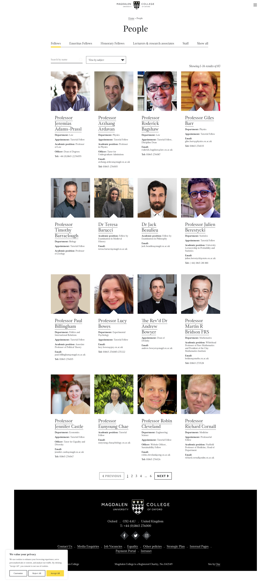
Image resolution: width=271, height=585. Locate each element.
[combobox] (106, 60)
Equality (132, 546)
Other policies (152, 546)
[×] (255, 5)
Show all (202, 43)
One (218, 564)
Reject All (36, 573)
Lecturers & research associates (153, 43)
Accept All (55, 573)
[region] (37, 564)
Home (131, 18)
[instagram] (146, 536)
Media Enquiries (88, 546)
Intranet (146, 551)
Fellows (56, 43)
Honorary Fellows (112, 43)
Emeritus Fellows (80, 43)
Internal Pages (199, 546)
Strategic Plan (176, 546)
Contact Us (65, 546)
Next (161, 476)
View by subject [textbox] (96, 60)
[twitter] (135, 536)
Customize (18, 573)
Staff (186, 43)
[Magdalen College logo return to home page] (136, 5)
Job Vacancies (113, 546)
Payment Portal (126, 551)
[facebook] (124, 536)
